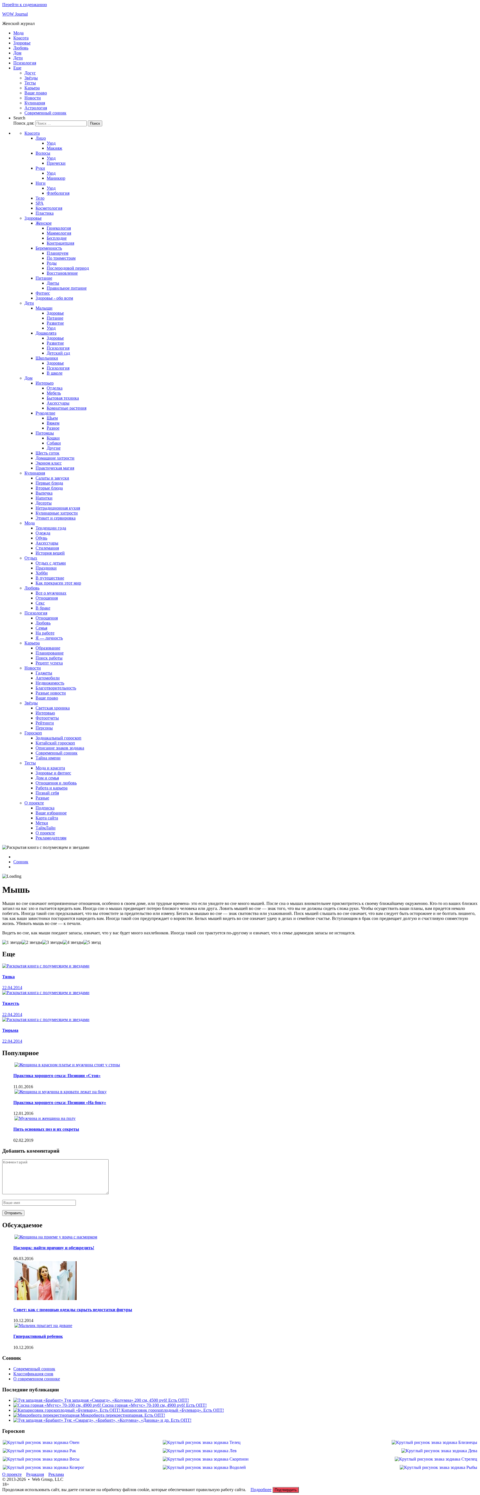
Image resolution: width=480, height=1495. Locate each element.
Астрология (35, 108)
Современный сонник (45, 113)
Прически (56, 163)
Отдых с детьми (51, 563)
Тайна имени (48, 758)
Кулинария (34, 103)
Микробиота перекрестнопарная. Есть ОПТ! (123, 1415)
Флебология (58, 193)
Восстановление (62, 273)
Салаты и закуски (52, 478)
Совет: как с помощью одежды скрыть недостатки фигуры (72, 1309)
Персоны (44, 728)
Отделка (54, 388)
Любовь (20, 48)
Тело (40, 198)
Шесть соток (47, 453)
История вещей (50, 553)
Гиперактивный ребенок (38, 1336)
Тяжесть (10, 1003)
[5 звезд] (92, 942)
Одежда (43, 533)
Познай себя (47, 793)
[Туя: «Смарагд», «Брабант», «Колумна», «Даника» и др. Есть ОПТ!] (38, 1420)
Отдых (30, 558)
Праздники (46, 568)
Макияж (54, 148)
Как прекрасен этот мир (58, 583)
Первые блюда (49, 483)
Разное (53, 428)
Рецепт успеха (49, 663)
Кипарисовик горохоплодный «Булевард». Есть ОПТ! (172, 1410)
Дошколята (46, 333)
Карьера (32, 88)
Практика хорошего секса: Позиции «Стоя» (57, 1075)
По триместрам (61, 258)
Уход (51, 143)
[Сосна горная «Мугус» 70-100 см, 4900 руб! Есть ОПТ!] (57, 1405)
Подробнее (261, 1489)
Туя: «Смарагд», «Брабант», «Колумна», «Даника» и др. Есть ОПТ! (127, 1420)
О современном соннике (36, 1378)
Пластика (45, 213)
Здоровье (22, 43)
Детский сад (58, 353)
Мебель (54, 393)
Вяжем (53, 423)
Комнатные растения (66, 408)
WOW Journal (15, 14)
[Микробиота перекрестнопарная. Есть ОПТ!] (47, 1415)
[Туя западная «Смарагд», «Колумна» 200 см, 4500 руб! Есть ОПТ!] (38, 1400)
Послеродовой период (68, 268)
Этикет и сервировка (56, 518)
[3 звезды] (52, 942)
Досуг (30, 73)
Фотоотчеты (47, 718)
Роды (52, 263)
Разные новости (51, 693)
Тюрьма (10, 1030)
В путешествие (50, 578)
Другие (54, 448)
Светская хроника (53, 708)
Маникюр (56, 178)
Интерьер (45, 383)
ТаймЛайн (46, 828)
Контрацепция (60, 243)
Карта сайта (47, 818)
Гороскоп (33, 733)
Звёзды (31, 78)
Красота (21, 38)
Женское (44, 223)
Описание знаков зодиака (60, 748)
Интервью (45, 713)
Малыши (44, 308)
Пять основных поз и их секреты (46, 1129)
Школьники (47, 358)
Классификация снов (33, 1373)
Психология (24, 63)
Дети (18, 58)
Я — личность (49, 638)
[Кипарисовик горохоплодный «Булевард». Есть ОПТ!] (67, 1410)
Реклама (56, 1474)
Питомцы (45, 433)
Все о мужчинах (51, 593)
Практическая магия (55, 468)
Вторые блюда (49, 488)
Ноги (41, 183)
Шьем (52, 418)
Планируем (57, 253)
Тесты (30, 83)
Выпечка (44, 493)
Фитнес (43, 293)
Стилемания (47, 548)
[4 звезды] (73, 942)
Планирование (50, 653)
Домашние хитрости (55, 458)
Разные (42, 798)
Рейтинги (45, 723)
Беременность (49, 248)
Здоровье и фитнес (53, 773)
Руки (40, 168)
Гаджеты (44, 673)
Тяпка (8, 976)
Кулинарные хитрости (57, 513)
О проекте (34, 803)
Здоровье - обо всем (54, 298)
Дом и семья (47, 778)
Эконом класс (49, 463)
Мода (18, 33)
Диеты (53, 283)
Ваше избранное (51, 813)
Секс (40, 603)
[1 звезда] (12, 942)
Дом (17, 53)
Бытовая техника (63, 398)
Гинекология (59, 228)
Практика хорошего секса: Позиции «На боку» (59, 1102)
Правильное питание (67, 288)
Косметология (49, 208)
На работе (45, 633)
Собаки (54, 443)
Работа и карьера (52, 788)
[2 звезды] (32, 942)
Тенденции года (51, 528)
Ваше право (35, 93)
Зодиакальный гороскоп (58, 738)
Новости (32, 98)
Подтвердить (286, 1490)
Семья (41, 628)
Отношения (47, 598)
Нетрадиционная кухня (58, 508)
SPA (40, 203)
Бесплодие (57, 238)
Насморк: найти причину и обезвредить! (53, 1247)
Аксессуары (58, 403)
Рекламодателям (51, 838)
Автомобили (48, 678)
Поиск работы (49, 658)
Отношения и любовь (56, 783)
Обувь (41, 538)
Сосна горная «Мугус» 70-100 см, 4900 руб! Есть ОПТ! (154, 1405)
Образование (48, 648)
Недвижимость (50, 683)
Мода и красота (50, 768)
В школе (54, 373)
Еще (17, 68)
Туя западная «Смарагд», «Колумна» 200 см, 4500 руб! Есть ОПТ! (126, 1400)
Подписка (45, 808)
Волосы (43, 153)
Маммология (59, 233)
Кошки (53, 438)
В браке (43, 608)
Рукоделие (45, 413)
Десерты (44, 503)
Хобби (42, 573)
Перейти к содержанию (24, 4)
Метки (42, 823)
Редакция (35, 1474)
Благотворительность (56, 688)
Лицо (41, 138)
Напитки (44, 498)
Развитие (55, 323)
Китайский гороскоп (55, 743)
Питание (44, 278)
